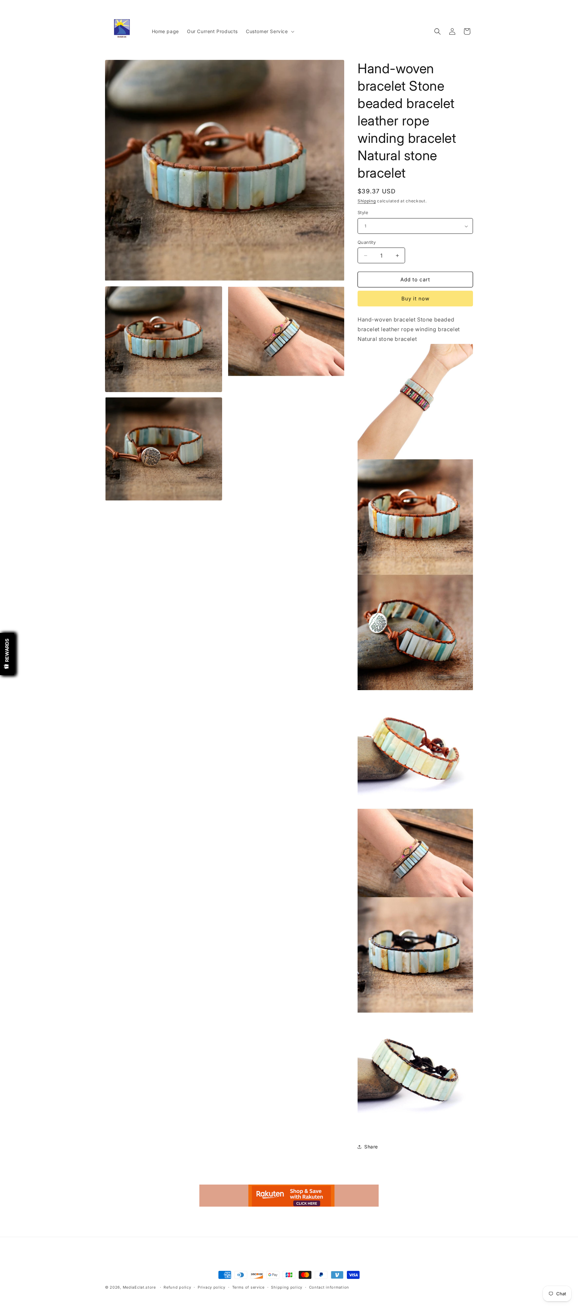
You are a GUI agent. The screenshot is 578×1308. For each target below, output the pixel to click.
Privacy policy (211, 1287)
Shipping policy (286, 1287)
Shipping (367, 200)
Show (7, 654)
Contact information (329, 1287)
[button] (269, 31)
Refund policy (177, 1287)
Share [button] (371, 1146)
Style (363, 212)
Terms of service (248, 1287)
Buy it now (415, 299)
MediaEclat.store (139, 1287)
